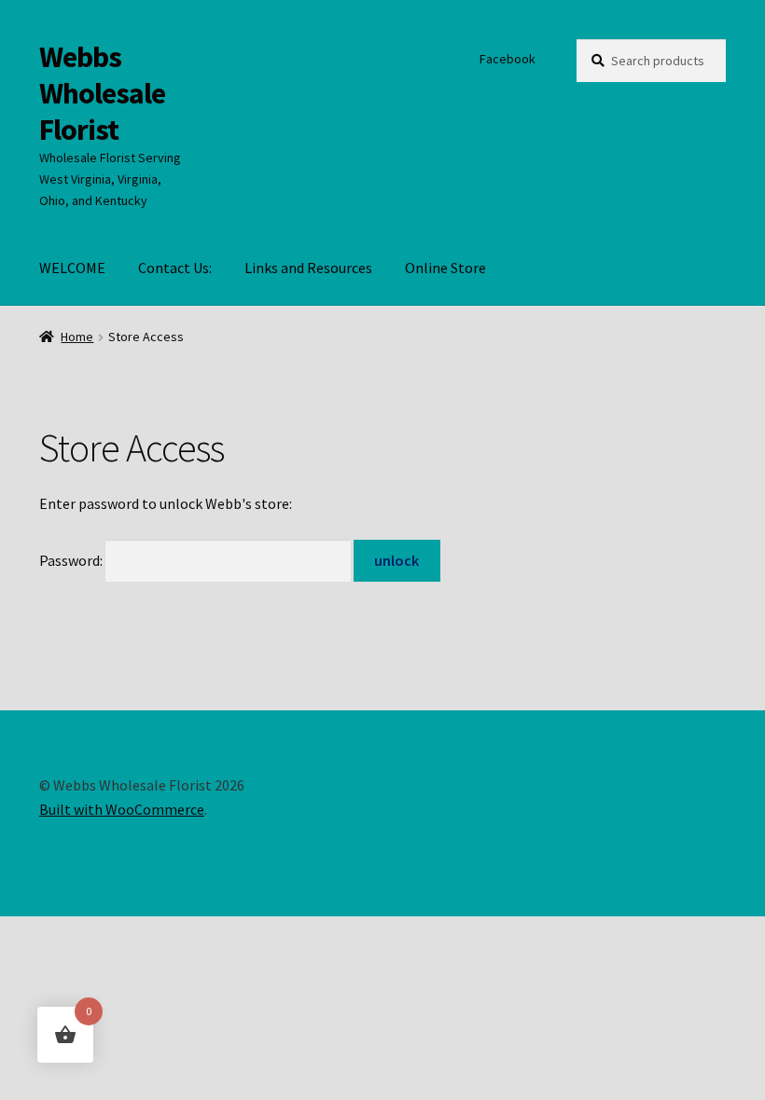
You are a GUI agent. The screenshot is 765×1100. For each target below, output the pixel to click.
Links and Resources (308, 267)
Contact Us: (175, 267)
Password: (72, 560)
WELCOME (72, 267)
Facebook (508, 58)
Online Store (445, 267)
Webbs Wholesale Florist (102, 93)
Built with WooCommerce (121, 809)
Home (77, 336)
